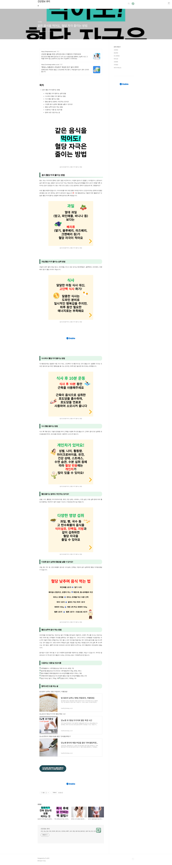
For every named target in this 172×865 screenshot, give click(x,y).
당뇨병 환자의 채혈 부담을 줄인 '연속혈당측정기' (55, 736)
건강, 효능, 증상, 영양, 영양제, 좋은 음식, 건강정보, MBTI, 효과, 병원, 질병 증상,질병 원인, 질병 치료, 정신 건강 (68, 831)
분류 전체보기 (117, 47)
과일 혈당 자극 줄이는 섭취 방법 (55, 93)
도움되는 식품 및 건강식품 (53, 110)
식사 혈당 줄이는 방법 (52, 99)
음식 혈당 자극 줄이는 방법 (51, 90)
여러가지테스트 (117, 67)
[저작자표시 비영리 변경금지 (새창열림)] (60, 792)
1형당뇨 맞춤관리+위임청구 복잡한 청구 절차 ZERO (60, 67)
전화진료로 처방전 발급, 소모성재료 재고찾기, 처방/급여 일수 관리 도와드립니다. (65, 70)
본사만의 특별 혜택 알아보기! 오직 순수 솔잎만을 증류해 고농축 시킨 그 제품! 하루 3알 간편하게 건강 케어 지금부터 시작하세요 (64, 57)
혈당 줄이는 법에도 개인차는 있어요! (57, 101)
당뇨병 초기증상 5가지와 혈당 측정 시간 (52, 714)
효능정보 (116, 53)
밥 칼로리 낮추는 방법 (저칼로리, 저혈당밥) (53, 691)
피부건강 (116, 59)
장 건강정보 (117, 56)
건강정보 (116, 50)
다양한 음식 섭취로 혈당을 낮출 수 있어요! (59, 104)
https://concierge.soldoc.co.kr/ (50, 64)
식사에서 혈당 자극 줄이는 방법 (55, 96)
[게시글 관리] (48, 792)
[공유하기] (46, 792)
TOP (133, 859)
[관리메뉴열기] (169, 3)
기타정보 (116, 64)
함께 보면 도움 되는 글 (52, 112)
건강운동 (116, 61)
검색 (128, 3)
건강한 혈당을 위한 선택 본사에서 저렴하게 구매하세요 (61, 54)
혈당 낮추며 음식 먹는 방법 (54, 107)
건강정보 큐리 (44, 1)
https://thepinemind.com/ (48, 51)
